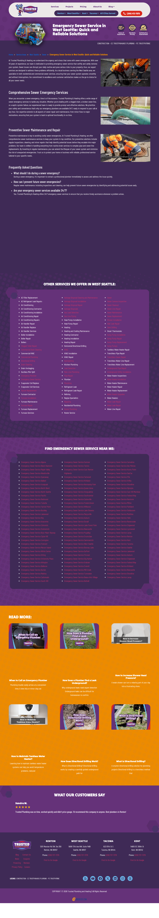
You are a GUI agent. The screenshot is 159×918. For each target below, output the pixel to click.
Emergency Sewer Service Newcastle (78, 529)
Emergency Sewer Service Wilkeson (77, 506)
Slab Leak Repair (113, 323)
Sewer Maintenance (114, 312)
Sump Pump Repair (114, 338)
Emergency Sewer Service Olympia (120, 488)
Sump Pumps (112, 346)
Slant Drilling (112, 327)
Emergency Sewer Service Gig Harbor (78, 558)
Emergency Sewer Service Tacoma (120, 543)
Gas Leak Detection (71, 312)
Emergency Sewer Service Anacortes (34, 521)
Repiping (67, 401)
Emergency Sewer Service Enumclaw (78, 536)
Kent (84, 13)
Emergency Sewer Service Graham (77, 562)
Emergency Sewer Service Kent (119, 540)
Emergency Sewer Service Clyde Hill (34, 536)
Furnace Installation (28, 398)
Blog (111, 6)
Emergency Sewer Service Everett (77, 566)
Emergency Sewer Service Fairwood (77, 477)
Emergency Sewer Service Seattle (119, 547)
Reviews (27, 862)
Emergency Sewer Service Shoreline (120, 484)
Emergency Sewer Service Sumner (77, 462)
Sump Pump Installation (116, 334)
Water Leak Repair (114, 401)
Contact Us (26, 854)
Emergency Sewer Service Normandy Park (80, 484)
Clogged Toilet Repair (29, 346)
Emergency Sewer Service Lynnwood (121, 529)
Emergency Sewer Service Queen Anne (78, 488)
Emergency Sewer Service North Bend (35, 488)
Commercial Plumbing (29, 357)
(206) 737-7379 (53, 855)
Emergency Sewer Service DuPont (77, 551)
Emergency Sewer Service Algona (33, 462)
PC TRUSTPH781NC (143, 43)
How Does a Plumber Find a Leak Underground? (79, 681)
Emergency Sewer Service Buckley (34, 510)
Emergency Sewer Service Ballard (33, 480)
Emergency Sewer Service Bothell (76, 581)
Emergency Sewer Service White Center (36, 551)
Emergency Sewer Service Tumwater (78, 573)
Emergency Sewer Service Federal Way (121, 495)
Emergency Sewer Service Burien (33, 569)
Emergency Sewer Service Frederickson (79, 503)
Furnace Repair (27, 405)
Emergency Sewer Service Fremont (34, 543)
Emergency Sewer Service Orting (33, 555)
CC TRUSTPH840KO (118, 43)
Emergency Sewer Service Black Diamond (36, 465)
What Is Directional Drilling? (130, 761)
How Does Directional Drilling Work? (79, 761)
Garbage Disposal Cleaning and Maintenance (81, 297)
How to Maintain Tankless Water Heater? (28, 757)
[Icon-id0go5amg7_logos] (85, 878)
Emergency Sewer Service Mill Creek (77, 569)
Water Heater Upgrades (116, 394)
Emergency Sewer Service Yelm (119, 517)
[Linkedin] (115, 878)
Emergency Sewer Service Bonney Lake (79, 547)
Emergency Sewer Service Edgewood (121, 525)
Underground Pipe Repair (116, 368)
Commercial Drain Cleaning (31, 349)
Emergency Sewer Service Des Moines (121, 465)
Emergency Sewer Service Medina (33, 573)
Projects (69, 6)
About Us (97, 6)
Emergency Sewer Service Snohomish (35, 529)
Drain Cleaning (26, 364)
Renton (60, 13)
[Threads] (130, 878)
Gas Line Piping (70, 316)
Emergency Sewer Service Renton (119, 536)
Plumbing (67, 383)
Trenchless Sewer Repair (116, 357)
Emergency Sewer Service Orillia (119, 480)
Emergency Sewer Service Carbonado (35, 577)
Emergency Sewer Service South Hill (34, 581)
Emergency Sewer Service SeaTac (119, 473)
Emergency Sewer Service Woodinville (35, 473)
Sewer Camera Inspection (116, 301)
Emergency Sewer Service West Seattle (78, 543)
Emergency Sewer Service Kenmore (120, 499)
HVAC (66, 349)
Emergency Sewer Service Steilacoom (121, 510)
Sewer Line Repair (114, 308)
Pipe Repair (68, 375)
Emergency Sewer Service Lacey (119, 532)
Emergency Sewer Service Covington (35, 540)
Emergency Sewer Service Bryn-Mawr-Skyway (38, 532)
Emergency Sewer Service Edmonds (34, 525)
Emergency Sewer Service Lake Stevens (79, 510)
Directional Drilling (28, 360)
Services (55, 6)
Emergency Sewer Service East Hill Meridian (123, 491)
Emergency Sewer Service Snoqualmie (78, 491)
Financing (17, 862)
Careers (27, 866)
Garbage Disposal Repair (73, 305)
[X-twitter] (107, 878)
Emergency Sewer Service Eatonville (77, 499)
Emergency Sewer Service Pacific (33, 495)
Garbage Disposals (71, 308)
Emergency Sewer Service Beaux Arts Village (81, 577)
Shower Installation (114, 320)
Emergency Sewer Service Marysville (77, 514)
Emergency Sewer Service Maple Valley (35, 469)
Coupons (26, 858)
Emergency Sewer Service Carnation (120, 462)
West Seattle (73, 13)
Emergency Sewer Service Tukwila (34, 503)
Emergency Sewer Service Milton (119, 503)
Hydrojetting (69, 360)
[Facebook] (100, 878)
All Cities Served (107, 13)
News (17, 858)
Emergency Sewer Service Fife (118, 477)
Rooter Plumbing (70, 409)
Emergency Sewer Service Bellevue (34, 566)
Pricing (83, 6)
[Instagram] (122, 878)
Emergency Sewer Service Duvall (76, 521)
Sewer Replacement (114, 316)
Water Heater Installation (116, 379)
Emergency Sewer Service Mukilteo (120, 514)
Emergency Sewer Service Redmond (34, 499)
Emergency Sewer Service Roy (32, 517)
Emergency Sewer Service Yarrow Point (36, 506)
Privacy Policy (17, 866)
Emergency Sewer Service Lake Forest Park (80, 525)
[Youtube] (92, 878)
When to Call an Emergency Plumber (28, 680)
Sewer (109, 297)
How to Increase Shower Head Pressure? (130, 676)
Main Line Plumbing (71, 372)
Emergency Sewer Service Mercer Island (36, 547)
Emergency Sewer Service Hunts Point (121, 469)
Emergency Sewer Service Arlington (34, 562)
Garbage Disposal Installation (75, 301)
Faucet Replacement (29, 390)
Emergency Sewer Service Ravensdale (121, 521)
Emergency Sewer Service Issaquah (34, 484)
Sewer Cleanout (113, 305)
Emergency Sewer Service (30, 379)
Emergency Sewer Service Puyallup (77, 532)
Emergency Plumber (28, 375)
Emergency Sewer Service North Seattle (36, 491)
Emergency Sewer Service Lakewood (34, 514)
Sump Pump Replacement (117, 342)
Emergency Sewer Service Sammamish (79, 540)
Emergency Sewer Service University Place (37, 558)
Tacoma (93, 13)
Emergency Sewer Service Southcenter (78, 495)
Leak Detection (69, 368)
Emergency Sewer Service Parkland (120, 506)
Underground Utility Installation (119, 372)
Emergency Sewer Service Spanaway (35, 477)
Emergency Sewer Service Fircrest (77, 555)
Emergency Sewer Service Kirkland (77, 480)
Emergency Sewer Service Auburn (77, 517)
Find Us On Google (51, 860)
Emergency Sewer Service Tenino (76, 465)
